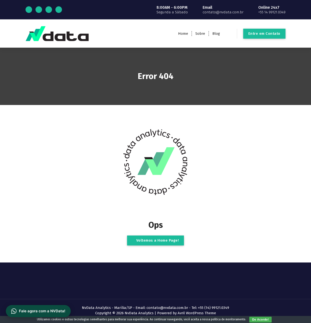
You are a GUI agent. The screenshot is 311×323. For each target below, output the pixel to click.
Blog (216, 33)
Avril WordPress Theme (197, 313)
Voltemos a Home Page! (157, 240)
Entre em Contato (264, 33)
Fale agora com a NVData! (42, 311)
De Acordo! (260, 319)
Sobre (200, 33)
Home (183, 33)
